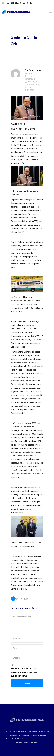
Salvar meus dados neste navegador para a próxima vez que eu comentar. (26, 672)
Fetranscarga (35, 70)
